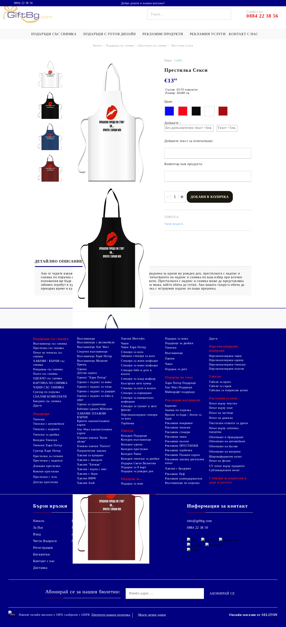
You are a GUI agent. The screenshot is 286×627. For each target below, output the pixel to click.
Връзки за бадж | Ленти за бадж (183, 416)
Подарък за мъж (132, 483)
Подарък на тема (179, 377)
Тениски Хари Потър (47, 445)
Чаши (125, 343)
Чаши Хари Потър (133, 347)
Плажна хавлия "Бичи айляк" (92, 439)
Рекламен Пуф (175, 474)
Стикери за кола (132, 352)
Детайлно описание (59, 261)
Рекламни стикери (177, 432)
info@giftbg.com (199, 521)
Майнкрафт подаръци (180, 392)
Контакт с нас (243, 34)
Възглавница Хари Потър (94, 356)
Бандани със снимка (47, 401)
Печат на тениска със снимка (47, 354)
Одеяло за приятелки (91, 404)
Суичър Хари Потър (47, 450)
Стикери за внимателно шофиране (137, 399)
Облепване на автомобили (227, 441)
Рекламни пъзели (177, 441)
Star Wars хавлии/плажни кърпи (94, 431)
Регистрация (43, 547)
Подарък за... (131, 479)
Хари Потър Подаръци (180, 383)
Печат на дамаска (221, 417)
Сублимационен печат (224, 470)
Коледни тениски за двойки (140, 458)
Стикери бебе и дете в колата (136, 372)
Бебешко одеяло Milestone (94, 408)
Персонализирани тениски (227, 364)
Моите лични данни (152, 614)
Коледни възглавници (136, 439)
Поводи (127, 430)
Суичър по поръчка (46, 392)
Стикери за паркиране (136, 393)
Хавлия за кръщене (90, 455)
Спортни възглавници (92, 351)
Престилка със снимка (152, 45)
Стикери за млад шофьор (138, 378)
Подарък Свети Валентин (138, 463)
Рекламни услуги (208, 34)
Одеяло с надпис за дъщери (96, 391)
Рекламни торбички (178, 450)
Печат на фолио (220, 460)
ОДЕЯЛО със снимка (47, 378)
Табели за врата (220, 381)
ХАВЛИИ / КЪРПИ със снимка (49, 362)
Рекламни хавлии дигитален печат (184, 461)
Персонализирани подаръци (223, 348)
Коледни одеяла (132, 444)
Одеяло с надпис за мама (94, 382)
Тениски (39, 419)
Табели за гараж (220, 386)
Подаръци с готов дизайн (109, 34)
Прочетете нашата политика (110, 614)
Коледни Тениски (45, 440)
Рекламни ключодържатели (183, 478)
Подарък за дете (176, 369)
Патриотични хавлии (91, 450)
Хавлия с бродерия (178, 468)
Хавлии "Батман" (89, 464)
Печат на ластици (221, 412)
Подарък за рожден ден (137, 471)
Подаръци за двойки (179, 343)
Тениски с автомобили (48, 423)
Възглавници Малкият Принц (92, 362)
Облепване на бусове (223, 446)
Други (37, 405)
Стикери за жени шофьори (139, 360)
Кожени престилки (46, 471)
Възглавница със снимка (50, 343)
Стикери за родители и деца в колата (228, 480)
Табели (215, 376)
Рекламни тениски (178, 427)
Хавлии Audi (86, 483)
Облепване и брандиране (226, 437)
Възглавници (86, 338)
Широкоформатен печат (225, 456)
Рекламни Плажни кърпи (182, 454)
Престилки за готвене (48, 456)
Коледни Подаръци (134, 435)
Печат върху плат (221, 407)
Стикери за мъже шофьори (139, 365)
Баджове (170, 405)
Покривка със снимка (48, 369)
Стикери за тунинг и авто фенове (139, 408)
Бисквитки (41, 554)
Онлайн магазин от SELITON (253, 615)
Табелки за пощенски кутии (228, 390)
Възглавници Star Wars (93, 347)
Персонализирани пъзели (226, 368)
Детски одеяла (87, 372)
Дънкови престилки (47, 466)
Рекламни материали (182, 400)
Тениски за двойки (46, 434)
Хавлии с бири (87, 473)
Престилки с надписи (48, 460)
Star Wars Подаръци (178, 387)
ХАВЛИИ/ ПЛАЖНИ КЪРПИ (91, 415)
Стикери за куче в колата (138, 388)
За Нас (38, 527)
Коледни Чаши (131, 453)
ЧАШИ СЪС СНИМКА (48, 387)
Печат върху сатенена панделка (224, 430)
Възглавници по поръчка (182, 483)
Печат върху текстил (223, 403)
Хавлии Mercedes (132, 338)
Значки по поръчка (178, 410)
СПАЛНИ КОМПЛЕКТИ (50, 396)
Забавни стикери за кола (138, 356)
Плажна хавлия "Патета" (94, 446)
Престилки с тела (45, 476)
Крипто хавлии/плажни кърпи (93, 422)
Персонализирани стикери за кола (139, 416)
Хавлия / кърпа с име (92, 469)
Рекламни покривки (179, 423)
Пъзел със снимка (45, 373)
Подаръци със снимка (54, 34)
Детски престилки (45, 482)
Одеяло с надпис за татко (94, 386)
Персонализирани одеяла (226, 360)
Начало (97, 45)
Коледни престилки (134, 449)
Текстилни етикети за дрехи (228, 423)
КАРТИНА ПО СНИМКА (50, 383)
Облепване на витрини (225, 451)
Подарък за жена (176, 338)
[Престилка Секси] (50, 74)
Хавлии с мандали (89, 460)
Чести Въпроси (45, 541)
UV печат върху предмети (227, 466)
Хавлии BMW (86, 478)
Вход (37, 534)
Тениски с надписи (46, 429)
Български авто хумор (136, 383)
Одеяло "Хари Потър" (92, 377)
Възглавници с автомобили (96, 342)
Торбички (127, 423)
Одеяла (82, 369)
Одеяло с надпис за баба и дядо (95, 397)
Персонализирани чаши (225, 356)
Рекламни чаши (176, 436)
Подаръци (41, 413)
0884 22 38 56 (23, 3)
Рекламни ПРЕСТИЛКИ (181, 445)
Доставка (40, 567)
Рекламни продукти (162, 34)
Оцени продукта (173, 223)
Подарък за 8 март (133, 467)
